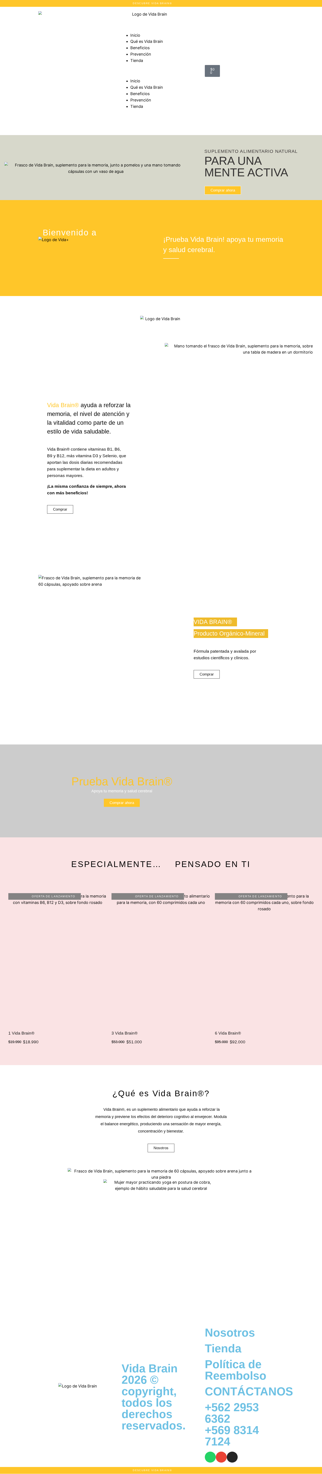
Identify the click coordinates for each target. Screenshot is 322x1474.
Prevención (140, 54)
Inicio (135, 35)
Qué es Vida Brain (146, 41)
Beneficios (140, 47)
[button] (161, 71)
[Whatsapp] (210, 1457)
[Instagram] (232, 1457)
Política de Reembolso (235, 1370)
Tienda (136, 60)
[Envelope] (221, 1457)
